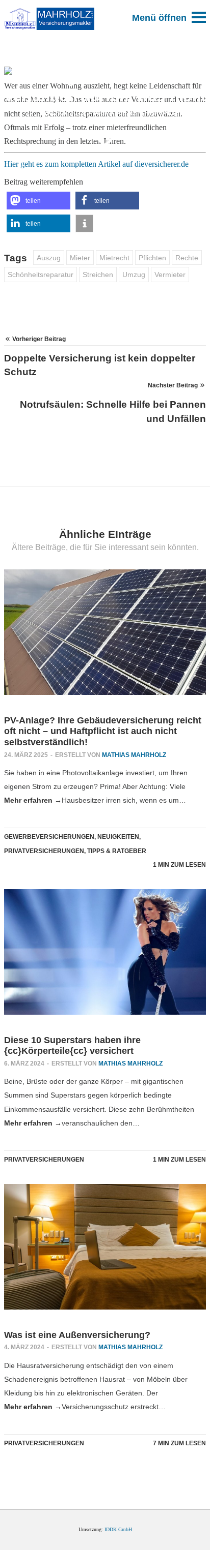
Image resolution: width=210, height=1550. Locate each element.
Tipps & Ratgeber (116, 851)
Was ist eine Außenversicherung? (77, 1335)
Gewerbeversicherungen (49, 836)
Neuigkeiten (118, 836)
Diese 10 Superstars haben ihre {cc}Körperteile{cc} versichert (72, 1045)
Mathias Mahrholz (134, 754)
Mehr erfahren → (33, 800)
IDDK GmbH (118, 1529)
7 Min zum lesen (179, 1443)
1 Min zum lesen (179, 864)
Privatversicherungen (139, 113)
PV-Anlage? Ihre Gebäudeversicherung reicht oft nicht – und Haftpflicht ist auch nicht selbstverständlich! (102, 731)
